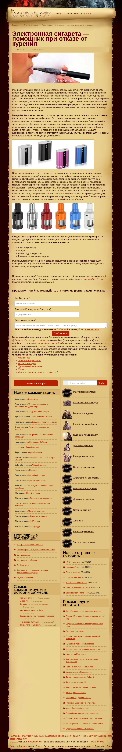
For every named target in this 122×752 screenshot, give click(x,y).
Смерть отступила (38, 516)
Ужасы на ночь (39, 736)
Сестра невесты (73, 572)
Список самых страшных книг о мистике (84, 718)
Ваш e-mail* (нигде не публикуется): (33, 309)
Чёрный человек (32, 447)
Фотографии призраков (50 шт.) (80, 677)
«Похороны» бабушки (37, 442)
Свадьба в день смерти (38, 412)
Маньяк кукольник (36, 511)
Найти (102, 383)
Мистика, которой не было (31, 610)
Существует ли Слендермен (79, 672)
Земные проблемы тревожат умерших (37, 616)
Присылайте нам (18, 746)
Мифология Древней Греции (78, 698)
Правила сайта (96, 741)
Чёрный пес (24, 357)
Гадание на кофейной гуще (78, 588)
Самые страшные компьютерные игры (83, 649)
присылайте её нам (93, 279)
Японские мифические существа (80, 703)
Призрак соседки (27, 363)
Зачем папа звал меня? (41, 417)
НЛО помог (35, 521)
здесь (43, 346)
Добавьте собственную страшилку (30, 340)
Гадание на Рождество (76, 654)
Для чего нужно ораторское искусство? (38, 372)
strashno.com (35, 741)
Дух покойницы (23, 555)
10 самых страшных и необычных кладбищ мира (31, 405)
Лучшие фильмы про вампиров (80, 644)
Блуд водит (35, 526)
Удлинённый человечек (30, 366)
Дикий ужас (33, 399)
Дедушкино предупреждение (44, 422)
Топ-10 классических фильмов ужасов (83, 611)
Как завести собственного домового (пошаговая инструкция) (33, 571)
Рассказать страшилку (79, 13)
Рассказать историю (36, 383)
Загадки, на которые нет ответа (34, 604)
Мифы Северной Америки (77, 708)
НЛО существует (73, 562)
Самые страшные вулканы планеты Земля (36, 550)
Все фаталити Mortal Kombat (30, 544)
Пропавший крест (73, 567)
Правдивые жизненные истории (80, 729)
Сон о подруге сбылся (27, 560)
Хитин (21, 369)
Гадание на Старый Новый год (79, 667)
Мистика (26, 736)
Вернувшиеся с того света (78, 593)
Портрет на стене (73, 577)
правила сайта (92, 329)
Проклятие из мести (37, 480)
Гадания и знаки (80, 736)
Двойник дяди (23, 565)
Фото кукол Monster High (77, 682)
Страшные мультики (75, 631)
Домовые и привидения (59, 736)
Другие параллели (25, 578)
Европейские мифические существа (82, 713)
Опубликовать (60, 333)
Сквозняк (33, 470)
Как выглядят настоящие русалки (81, 687)
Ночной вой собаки (36, 475)
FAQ (58, 13)
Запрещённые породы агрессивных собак (84, 723)
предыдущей (39, 343)
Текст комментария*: (25, 320)
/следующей (52, 343)
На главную (16, 736)
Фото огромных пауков (76, 692)
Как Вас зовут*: (22, 298)
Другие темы (95, 736)
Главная (15, 25)
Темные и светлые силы (41, 498)
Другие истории (31, 25)
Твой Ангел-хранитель (29, 360)
